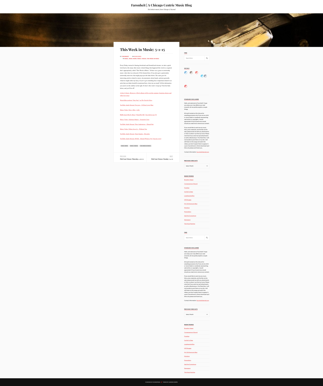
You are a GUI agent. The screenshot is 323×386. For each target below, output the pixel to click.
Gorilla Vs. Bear (188, 191)
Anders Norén (173, 382)
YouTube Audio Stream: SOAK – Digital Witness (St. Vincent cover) (140, 139)
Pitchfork (187, 208)
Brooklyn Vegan (188, 179)
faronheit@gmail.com (203, 152)
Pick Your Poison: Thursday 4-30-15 (132, 159)
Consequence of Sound (191, 184)
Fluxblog (186, 188)
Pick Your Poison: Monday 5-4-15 (162, 159)
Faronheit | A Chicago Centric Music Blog (161, 5)
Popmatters (187, 211)
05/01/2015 (137, 56)
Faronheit (125, 56)
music (126, 58)
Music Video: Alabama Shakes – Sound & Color (134, 119)
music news (133, 58)
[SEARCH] (206, 58)
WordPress (156, 382)
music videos (141, 58)
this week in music (153, 58)
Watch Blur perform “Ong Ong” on (136, 100)
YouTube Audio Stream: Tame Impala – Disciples (135, 134)
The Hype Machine (189, 223)
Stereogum (187, 220)
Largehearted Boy (189, 196)
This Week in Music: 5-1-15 (142, 49)
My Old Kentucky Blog (190, 204)
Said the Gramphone (190, 216)
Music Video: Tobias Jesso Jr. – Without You (133, 129)
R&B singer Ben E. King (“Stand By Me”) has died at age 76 (138, 115)
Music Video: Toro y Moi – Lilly (130, 110)
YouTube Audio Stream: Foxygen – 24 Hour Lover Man (136, 105)
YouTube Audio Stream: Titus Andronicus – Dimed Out (137, 124)
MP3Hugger (187, 200)
